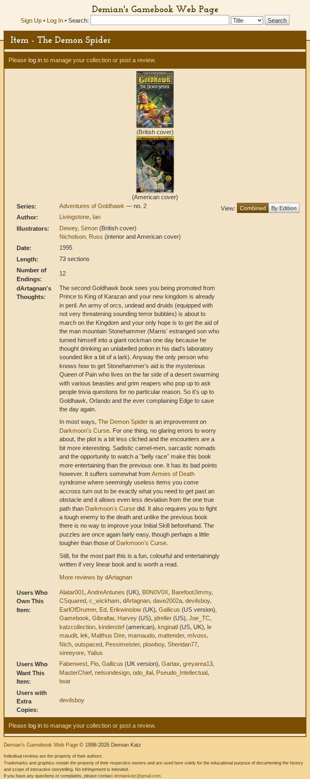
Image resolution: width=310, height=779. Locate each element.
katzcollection (77, 626)
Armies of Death (173, 473)
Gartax (170, 663)
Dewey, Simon (79, 228)
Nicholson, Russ (82, 236)
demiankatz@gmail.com (137, 775)
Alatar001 (71, 592)
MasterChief (75, 672)
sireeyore (71, 652)
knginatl (168, 626)
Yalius (95, 652)
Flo (94, 663)
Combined (253, 208)
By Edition (284, 208)
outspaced (88, 644)
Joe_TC (199, 618)
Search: (78, 20)
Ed (103, 609)
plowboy (153, 644)
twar (65, 681)
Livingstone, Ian (80, 216)
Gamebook (74, 618)
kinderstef (111, 626)
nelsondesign (112, 672)
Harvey (127, 618)
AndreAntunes (106, 592)
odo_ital (143, 672)
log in (35, 60)
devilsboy (197, 600)
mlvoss (197, 635)
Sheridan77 (182, 644)
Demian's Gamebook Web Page (155, 9)
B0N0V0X (155, 592)
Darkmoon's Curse (84, 430)
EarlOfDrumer (77, 609)
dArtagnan (136, 600)
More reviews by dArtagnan (95, 577)
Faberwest (73, 663)
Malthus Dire (108, 635)
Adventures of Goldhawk (92, 205)
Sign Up (31, 20)
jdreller (163, 618)
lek (84, 635)
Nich (65, 644)
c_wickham (104, 600)
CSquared (72, 600)
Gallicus (169, 609)
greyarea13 (198, 663)
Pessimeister (122, 644)
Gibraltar (103, 618)
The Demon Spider (123, 421)
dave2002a (167, 600)
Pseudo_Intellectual (181, 672)
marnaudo (141, 635)
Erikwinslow (125, 609)
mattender (171, 635)
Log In (55, 20)
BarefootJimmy (192, 592)
